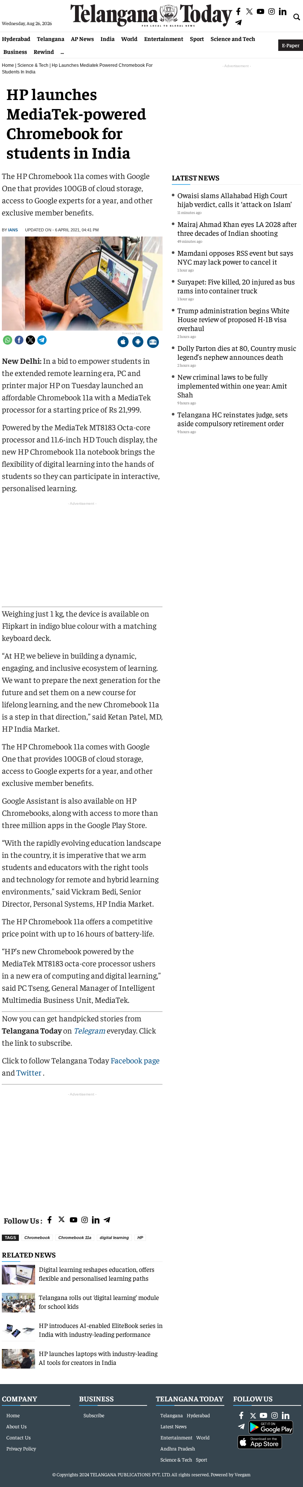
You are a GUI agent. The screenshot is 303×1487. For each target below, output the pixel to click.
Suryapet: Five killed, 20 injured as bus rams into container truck (236, 286)
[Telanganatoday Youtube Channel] (73, 1220)
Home (8, 65)
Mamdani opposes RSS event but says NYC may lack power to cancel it (235, 257)
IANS (13, 230)
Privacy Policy (21, 1448)
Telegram (89, 1030)
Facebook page (135, 1060)
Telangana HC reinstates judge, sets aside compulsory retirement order (232, 419)
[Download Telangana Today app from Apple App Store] (123, 342)
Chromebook (37, 1237)
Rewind (44, 51)
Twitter (29, 1072)
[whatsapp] (7, 340)
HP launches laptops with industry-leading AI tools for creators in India (98, 1357)
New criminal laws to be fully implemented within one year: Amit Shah (232, 385)
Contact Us (18, 1437)
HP (140, 1237)
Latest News (195, 177)
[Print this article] (153, 342)
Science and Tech (233, 38)
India (108, 38)
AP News (82, 38)
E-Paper (290, 45)
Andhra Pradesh (177, 1448)
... (62, 51)
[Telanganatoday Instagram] (84, 1220)
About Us (16, 1426)
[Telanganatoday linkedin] (95, 1220)
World (129, 38)
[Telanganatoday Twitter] (61, 1220)
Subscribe (94, 1415)
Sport (197, 38)
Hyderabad (16, 38)
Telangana (50, 38)
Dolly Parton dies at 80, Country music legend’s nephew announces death (236, 352)
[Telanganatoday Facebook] (49, 1220)
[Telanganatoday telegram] (106, 1220)
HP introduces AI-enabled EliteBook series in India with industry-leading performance (101, 1329)
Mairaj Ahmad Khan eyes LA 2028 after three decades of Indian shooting (237, 228)
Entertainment (163, 38)
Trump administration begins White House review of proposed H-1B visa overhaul (233, 319)
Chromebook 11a (74, 1237)
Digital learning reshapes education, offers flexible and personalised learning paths (96, 1273)
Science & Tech (32, 65)
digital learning (114, 1237)
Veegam (243, 1474)
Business (15, 51)
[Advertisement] (82, 1149)
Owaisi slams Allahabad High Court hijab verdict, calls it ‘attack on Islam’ (234, 199)
